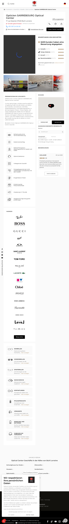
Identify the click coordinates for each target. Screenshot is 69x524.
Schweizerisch (39, 504)
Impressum (15, 521)
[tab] (44, 136)
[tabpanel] (51, 141)
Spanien (37, 498)
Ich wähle (11, 515)
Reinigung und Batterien (19, 422)
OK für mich (30, 515)
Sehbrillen (18, 348)
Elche (41, 500)
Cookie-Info (7, 521)
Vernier (46, 506)
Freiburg (40, 506)
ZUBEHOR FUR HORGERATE (18, 434)
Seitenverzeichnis (9, 522)
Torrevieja (47, 500)
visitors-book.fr (59, 62)
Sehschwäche (19, 380)
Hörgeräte (18, 411)
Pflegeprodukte (20, 401)
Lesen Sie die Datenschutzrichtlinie (13, 509)
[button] (4, 521)
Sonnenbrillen (19, 359)
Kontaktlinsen (19, 390)
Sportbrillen (19, 369)
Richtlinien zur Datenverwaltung (29, 521)
